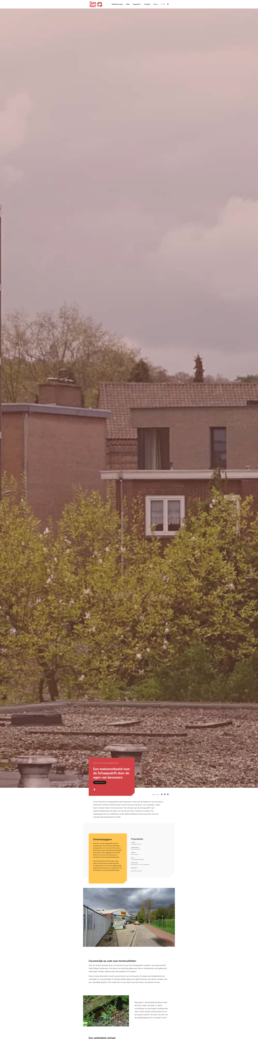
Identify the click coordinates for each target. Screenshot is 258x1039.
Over (155, 4)
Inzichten (147, 4)
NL (161, 4)
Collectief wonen (117, 4)
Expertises (136, 4)
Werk (128, 4)
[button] (161, 794)
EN (164, 4)
